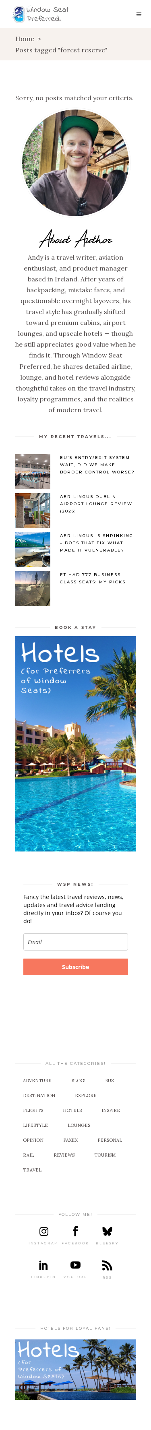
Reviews (64, 1155)
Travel (32, 1170)
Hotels (72, 1110)
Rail (28, 1155)
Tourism (105, 1155)
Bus (109, 1080)
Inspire (110, 1110)
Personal (109, 1140)
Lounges (79, 1125)
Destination (39, 1095)
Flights (33, 1110)
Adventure (37, 1080)
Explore (86, 1095)
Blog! (78, 1080)
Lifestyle (35, 1125)
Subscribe (75, 967)
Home (24, 39)
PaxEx (70, 1140)
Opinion (33, 1140)
